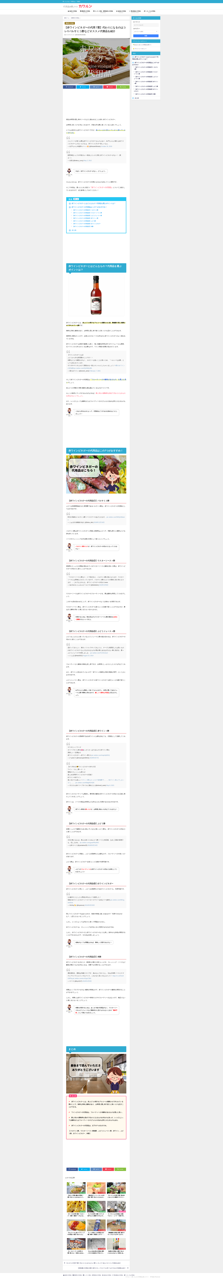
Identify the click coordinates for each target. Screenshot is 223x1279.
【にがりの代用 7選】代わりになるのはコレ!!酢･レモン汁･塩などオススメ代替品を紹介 (93, 1263)
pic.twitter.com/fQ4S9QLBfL (83, 368)
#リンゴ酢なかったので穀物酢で (93, 780)
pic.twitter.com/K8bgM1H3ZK (84, 782)
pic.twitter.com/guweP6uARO (89, 842)
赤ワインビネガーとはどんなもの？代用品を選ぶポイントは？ (92, 203)
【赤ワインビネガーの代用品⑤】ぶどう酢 (84, 221)
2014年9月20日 (90, 905)
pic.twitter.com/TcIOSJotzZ (99, 653)
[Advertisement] (81, 103)
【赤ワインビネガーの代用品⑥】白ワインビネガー (86, 223)
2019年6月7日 (94, 757)
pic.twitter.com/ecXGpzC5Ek (81, 978)
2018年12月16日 (99, 522)
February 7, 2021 (95, 371)
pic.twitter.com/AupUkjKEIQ (101, 755)
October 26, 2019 (106, 146)
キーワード (136, 22)
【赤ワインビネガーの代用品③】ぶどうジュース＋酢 (87, 215)
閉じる (76, 199)
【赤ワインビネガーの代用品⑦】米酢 (82, 226)
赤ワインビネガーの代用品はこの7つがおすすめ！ (88, 207)
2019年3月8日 (103, 585)
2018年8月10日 (93, 845)
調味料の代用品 (70, 23)
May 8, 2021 (110, 785)
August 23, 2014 (88, 655)
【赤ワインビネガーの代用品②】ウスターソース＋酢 (87, 212)
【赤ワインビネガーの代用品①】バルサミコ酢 (85, 210)
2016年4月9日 (87, 981)
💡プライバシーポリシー (140, 48)
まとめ (72, 230)
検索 (146, 35)
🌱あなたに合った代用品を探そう (142, 44)
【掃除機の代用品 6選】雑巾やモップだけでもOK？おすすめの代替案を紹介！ (102, 1268)
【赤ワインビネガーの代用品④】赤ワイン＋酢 (85, 218)
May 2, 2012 (88, 160)
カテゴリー (136, 28)
